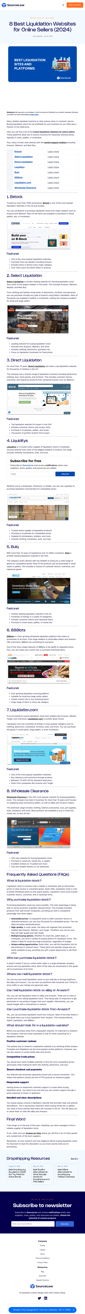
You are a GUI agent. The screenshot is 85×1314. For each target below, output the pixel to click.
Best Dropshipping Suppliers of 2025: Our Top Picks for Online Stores (17, 1173)
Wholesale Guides (42, 18)
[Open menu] (63, 5)
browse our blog (33, 1133)
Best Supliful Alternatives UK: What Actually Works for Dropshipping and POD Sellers (41, 1176)
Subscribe (65, 474)
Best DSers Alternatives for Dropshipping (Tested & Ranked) (66, 1173)
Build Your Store (75, 5)
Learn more (53, 151)
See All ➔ (74, 1159)
